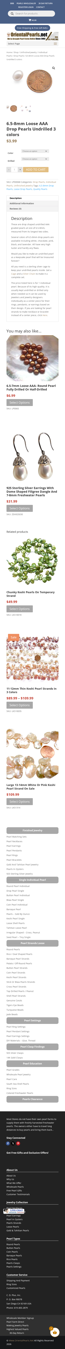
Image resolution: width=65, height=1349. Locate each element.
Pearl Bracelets (14, 859)
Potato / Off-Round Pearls (19, 963)
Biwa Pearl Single (15, 900)
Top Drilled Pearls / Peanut (20, 991)
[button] (53, 68)
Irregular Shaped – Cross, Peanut (23, 932)
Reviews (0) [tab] (15, 208)
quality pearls (40, 189)
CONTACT (40, 7)
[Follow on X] (13, 1143)
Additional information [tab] (22, 203)
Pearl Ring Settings (16, 1026)
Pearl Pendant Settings (17, 1031)
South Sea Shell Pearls (17, 1083)
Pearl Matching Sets (16, 836)
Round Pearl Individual (18, 886)
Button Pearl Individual (18, 895)
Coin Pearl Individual (17, 904)
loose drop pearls (23, 189)
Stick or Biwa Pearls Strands (20, 982)
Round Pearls (13, 949)
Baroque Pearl (13, 909)
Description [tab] (16, 198)
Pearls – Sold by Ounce (18, 914)
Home (9, 52)
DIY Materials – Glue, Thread (20, 1040)
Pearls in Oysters (15, 869)
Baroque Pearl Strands (17, 958)
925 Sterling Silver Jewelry (19, 873)
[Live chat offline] (13, 1211)
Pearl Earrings (13, 845)
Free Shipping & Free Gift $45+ (32, 28)
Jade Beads (12, 1014)
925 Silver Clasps (15, 1052)
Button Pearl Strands (17, 967)
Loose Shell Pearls (15, 923)
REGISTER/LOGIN (25, 7)
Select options (20, 402)
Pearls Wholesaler (26, 3)
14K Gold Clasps (14, 1057)
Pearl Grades (13, 1069)
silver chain (29, 273)
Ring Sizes (11, 1088)
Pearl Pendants (14, 850)
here (44, 315)
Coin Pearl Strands (15, 972)
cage (13, 273)
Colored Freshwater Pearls (19, 1093)
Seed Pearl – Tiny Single (18, 937)
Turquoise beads (15, 1009)
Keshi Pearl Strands (16, 977)
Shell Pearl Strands (16, 995)
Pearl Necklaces (14, 841)
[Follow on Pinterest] (18, 1143)
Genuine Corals (14, 1000)
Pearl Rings (12, 855)
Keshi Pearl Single (15, 918)
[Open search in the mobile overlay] (31, 13)
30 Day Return (45, 3)
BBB (12, 3)
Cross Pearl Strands (16, 986)
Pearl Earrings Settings (17, 1036)
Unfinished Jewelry (28, 52)
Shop (16, 52)
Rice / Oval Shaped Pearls (19, 954)
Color (10, 153)
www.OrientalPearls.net (21, 1340)
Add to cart (36, 169)
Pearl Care (11, 1079)
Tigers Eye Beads (15, 1005)
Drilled (11, 160)
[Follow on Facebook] (8, 1143)
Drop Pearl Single (15, 890)
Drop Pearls (19, 55)
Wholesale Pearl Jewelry (18, 1074)
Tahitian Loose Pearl (16, 927)
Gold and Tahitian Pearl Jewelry (22, 864)
